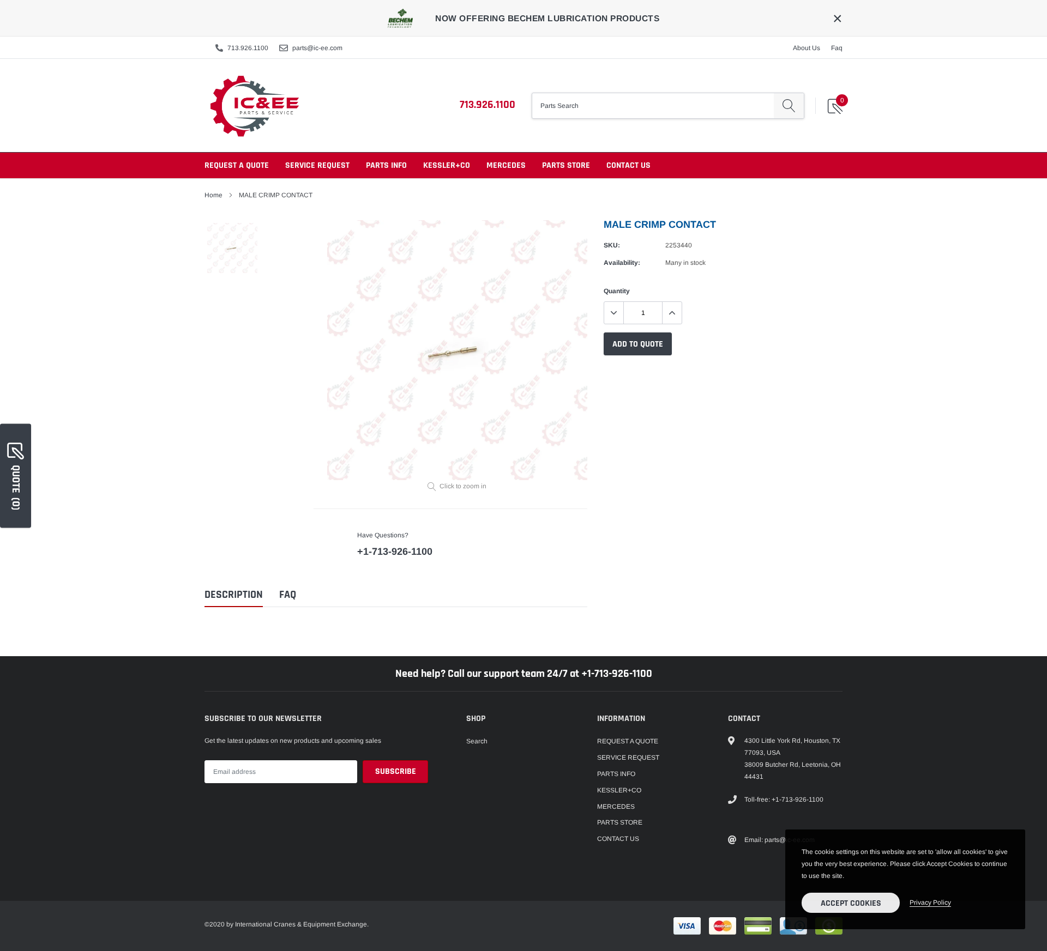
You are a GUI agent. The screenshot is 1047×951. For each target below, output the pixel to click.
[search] (789, 105)
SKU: (612, 245)
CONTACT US (628, 165)
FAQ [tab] (287, 595)
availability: (622, 262)
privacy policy (930, 902)
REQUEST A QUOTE (236, 165)
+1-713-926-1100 (394, 551)
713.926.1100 (247, 48)
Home (213, 195)
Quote (16, 487)
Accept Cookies (851, 903)
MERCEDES (506, 165)
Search (477, 741)
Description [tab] (233, 595)
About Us (806, 48)
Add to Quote (637, 344)
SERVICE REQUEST (317, 165)
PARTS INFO (386, 165)
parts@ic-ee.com (317, 48)
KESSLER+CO (446, 165)
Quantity (617, 291)
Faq (837, 48)
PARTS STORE (566, 165)
